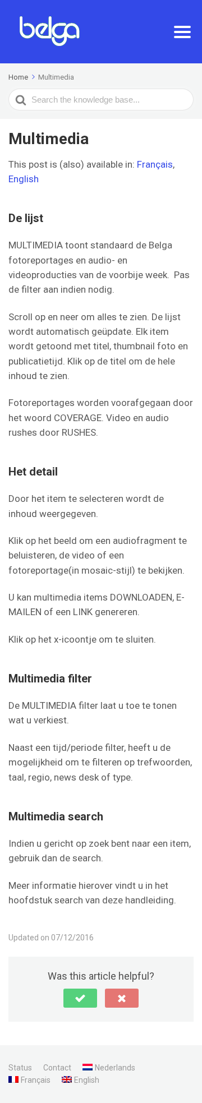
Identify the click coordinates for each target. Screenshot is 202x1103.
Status (20, 1067)
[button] (80, 998)
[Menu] (182, 32)
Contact (57, 1067)
